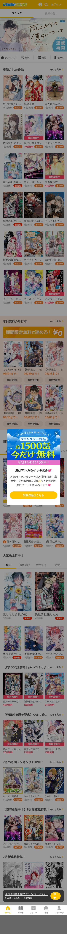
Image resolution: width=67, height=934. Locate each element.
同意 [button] (54, 895)
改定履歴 (27, 897)
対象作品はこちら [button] (33, 495)
